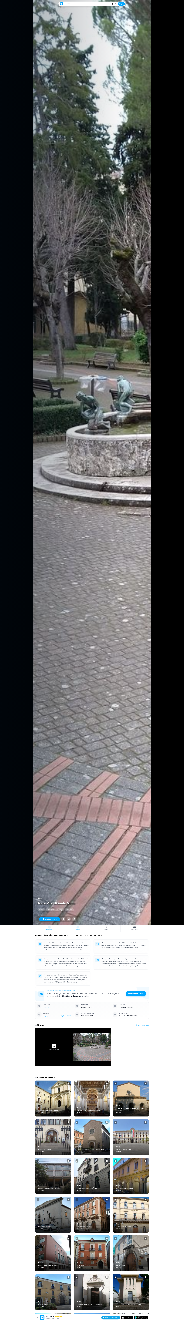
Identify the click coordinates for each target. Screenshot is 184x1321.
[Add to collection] (63, 919)
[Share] (74, 919)
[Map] (69, 919)
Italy (40, 898)
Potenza (46, 1007)
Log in (121, 4)
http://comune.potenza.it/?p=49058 (57, 1016)
